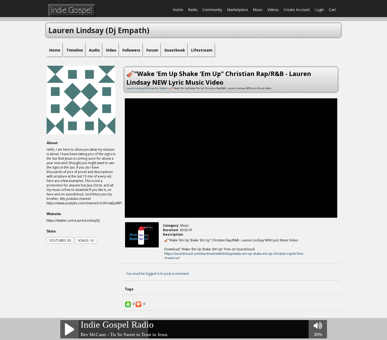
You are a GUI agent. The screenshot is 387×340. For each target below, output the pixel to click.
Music (258, 9)
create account (297, 9)
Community (212, 9)
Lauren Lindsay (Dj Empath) (141, 88)
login (319, 9)
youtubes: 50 (60, 240)
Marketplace (237, 9)
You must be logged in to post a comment (157, 273)
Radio (193, 9)
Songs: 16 (85, 240)
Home (178, 9)
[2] (134, 252)
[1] (132, 252)
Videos (273, 9)
